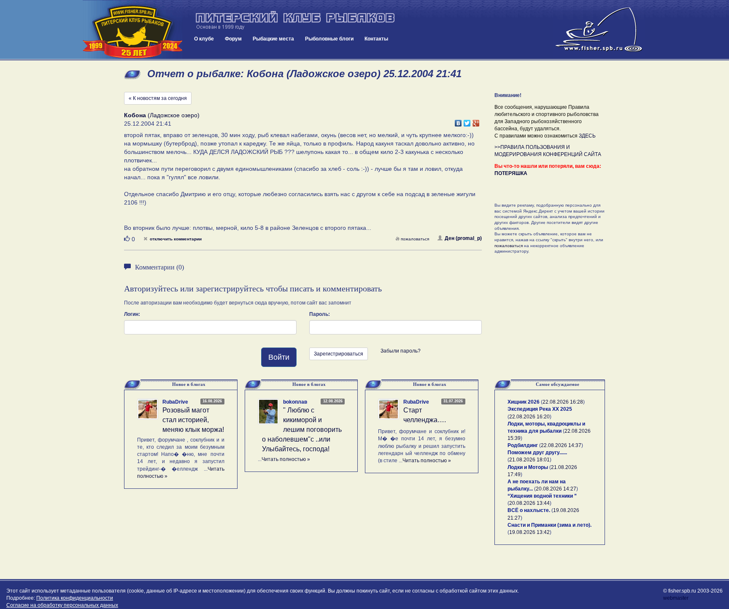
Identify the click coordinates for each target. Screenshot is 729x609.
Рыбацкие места (273, 39)
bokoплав (295, 402)
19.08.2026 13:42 (529, 532)
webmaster (675, 598)
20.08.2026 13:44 (529, 503)
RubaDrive (175, 402)
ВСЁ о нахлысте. (529, 510)
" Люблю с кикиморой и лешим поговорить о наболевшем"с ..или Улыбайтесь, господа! (302, 429)
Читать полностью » (286, 459)
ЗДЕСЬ (587, 136)
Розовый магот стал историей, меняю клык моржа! (193, 420)
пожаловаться (415, 239)
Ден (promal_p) (463, 238)
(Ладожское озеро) (162, 115)
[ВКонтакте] (458, 121)
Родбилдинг (523, 445)
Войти (278, 357)
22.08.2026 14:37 (561, 445)
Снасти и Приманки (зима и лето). (549, 525)
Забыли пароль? (401, 351)
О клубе (204, 39)
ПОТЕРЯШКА (510, 173)
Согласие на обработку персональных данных (62, 605)
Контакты (376, 39)
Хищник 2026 (524, 402)
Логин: (132, 314)
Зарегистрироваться (338, 354)
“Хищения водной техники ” (542, 496)
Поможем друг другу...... (537, 452)
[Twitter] (467, 121)
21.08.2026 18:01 (529, 460)
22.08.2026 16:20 (529, 417)
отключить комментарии (176, 239)
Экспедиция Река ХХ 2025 (540, 409)
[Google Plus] (476, 121)
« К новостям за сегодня (158, 98)
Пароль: (319, 314)
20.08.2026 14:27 (556, 489)
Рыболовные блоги (329, 39)
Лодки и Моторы (528, 467)
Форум (233, 39)
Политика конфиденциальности (74, 598)
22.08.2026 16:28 (563, 402)
